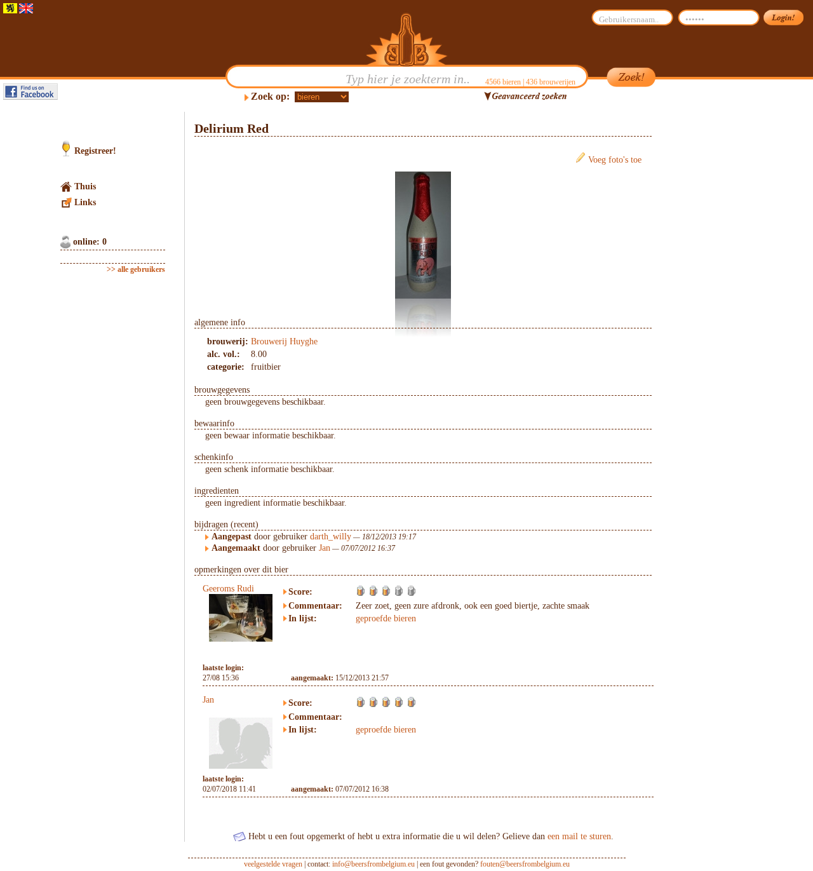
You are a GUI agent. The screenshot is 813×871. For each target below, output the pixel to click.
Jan (324, 548)
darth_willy (330, 536)
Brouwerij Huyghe (284, 341)
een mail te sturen (579, 836)
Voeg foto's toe (615, 160)
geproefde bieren (386, 618)
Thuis (85, 186)
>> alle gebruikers (136, 269)
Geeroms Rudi (228, 588)
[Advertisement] (712, 302)
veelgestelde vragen (273, 864)
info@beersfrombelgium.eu (373, 864)
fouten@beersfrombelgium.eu (525, 864)
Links (85, 202)
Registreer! (95, 151)
